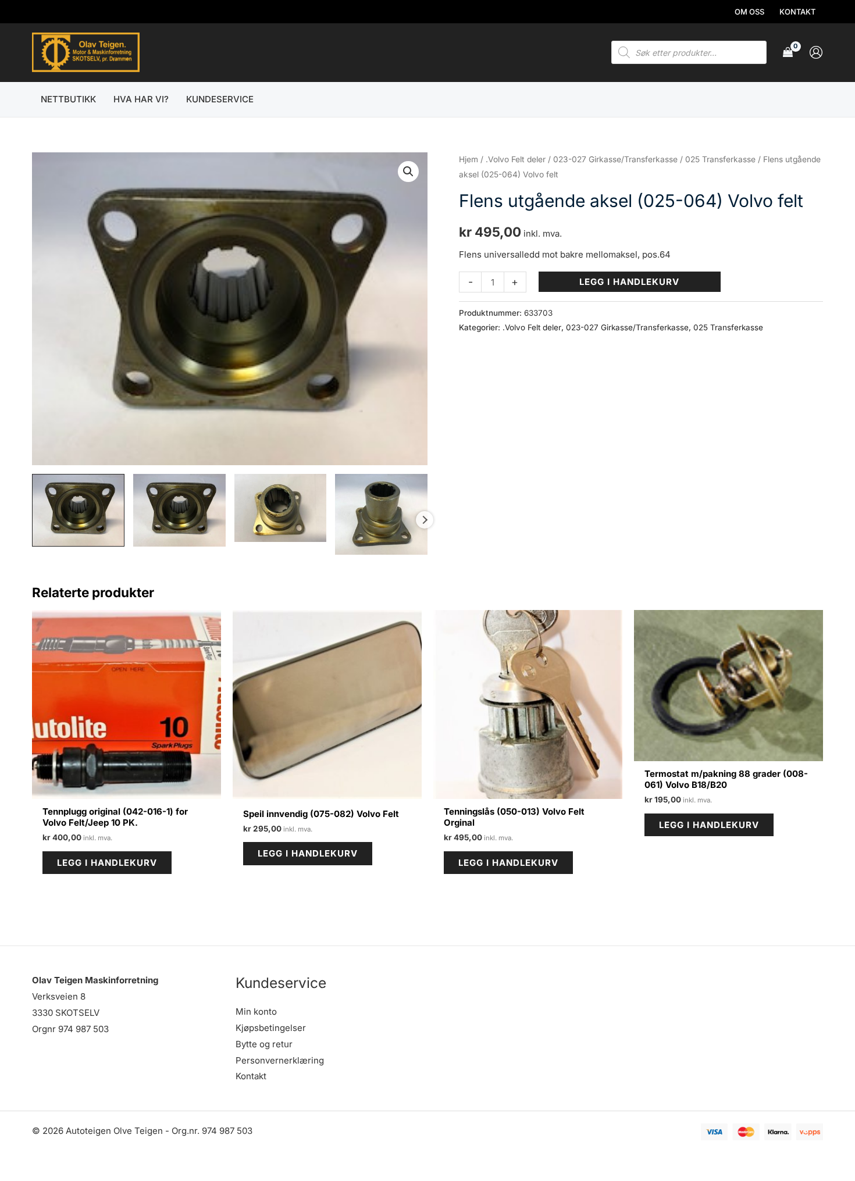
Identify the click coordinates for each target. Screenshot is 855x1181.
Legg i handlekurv (629, 281)
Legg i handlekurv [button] (107, 862)
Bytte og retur (264, 1044)
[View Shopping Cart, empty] (787, 53)
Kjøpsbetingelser (271, 1027)
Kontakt (251, 1076)
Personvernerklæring (280, 1060)
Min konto (256, 1011)
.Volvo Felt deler (516, 159)
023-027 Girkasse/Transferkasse (615, 159)
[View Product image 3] (280, 508)
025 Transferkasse (720, 159)
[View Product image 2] (179, 510)
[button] (408, 171)
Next (424, 520)
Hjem (468, 159)
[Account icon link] (816, 52)
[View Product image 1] (78, 510)
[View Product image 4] (381, 514)
